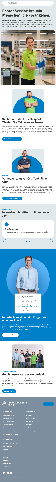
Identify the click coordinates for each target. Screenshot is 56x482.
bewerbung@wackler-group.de (30, 300)
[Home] (11, 3)
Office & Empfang (8, 418)
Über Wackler (8, 440)
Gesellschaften (7, 446)
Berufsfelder (7, 412)
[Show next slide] (51, 241)
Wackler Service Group (32, 421)
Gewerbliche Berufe (8, 415)
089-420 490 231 (27, 310)
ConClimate (29, 425)
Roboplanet (29, 415)
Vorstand (5, 449)
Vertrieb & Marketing (9, 431)
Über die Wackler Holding (10, 443)
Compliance (6, 466)
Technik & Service (8, 425)
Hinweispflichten (7, 463)
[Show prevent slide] (5, 241)
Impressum (5, 457)
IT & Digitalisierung (8, 421)
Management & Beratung (10, 434)
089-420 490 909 (27, 302)
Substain (28, 428)
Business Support (8, 428)
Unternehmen (30, 412)
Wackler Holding (30, 431)
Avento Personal (30, 418)
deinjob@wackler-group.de (29, 309)
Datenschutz (6, 460)
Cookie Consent (7, 469)
